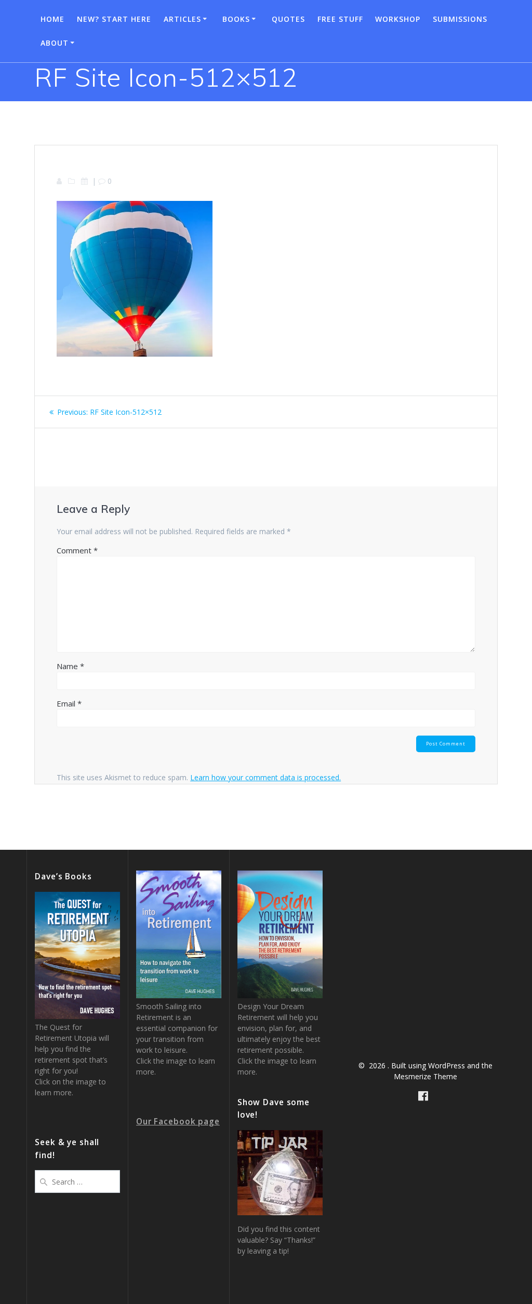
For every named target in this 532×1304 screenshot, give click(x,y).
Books (236, 19)
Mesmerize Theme (425, 1076)
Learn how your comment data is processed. (265, 777)
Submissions (460, 19)
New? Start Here (114, 19)
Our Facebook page (178, 1121)
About (55, 43)
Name (70, 666)
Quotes (288, 19)
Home (52, 19)
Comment (77, 550)
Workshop (397, 19)
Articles (182, 19)
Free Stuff (340, 19)
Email (69, 703)
